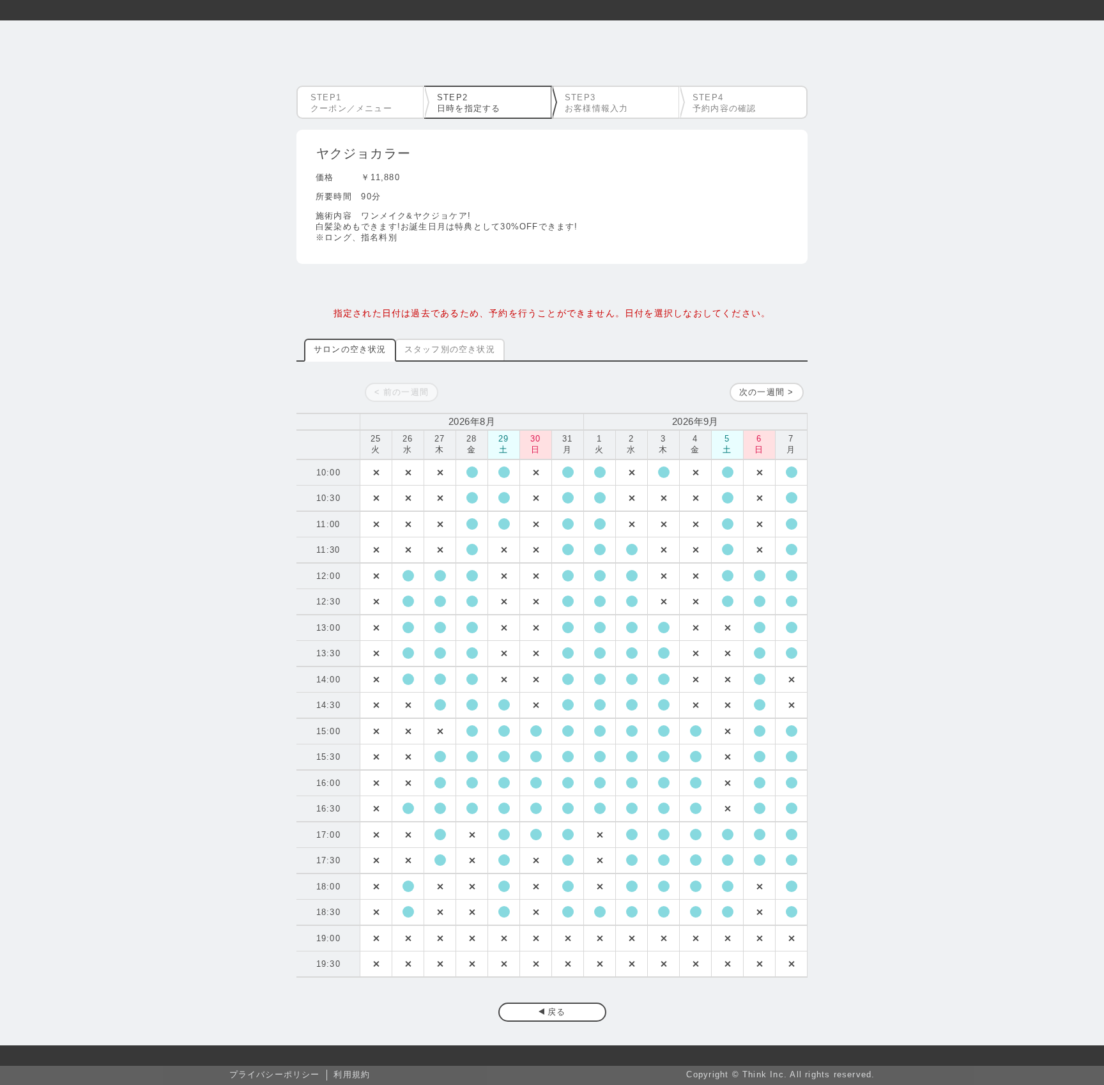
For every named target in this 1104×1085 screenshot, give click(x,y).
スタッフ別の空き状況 (449, 349)
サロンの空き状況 (350, 349)
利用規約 (352, 1074)
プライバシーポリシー (274, 1074)
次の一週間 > (766, 392)
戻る (556, 1012)
